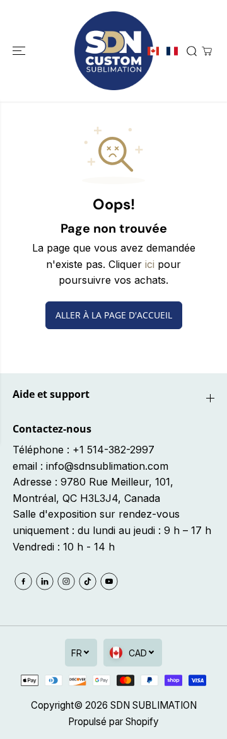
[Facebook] (23, 581)
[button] (20, 51)
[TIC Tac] (87, 581)
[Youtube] (109, 581)
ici (149, 264)
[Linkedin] (44, 581)
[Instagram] (66, 581)
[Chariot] (206, 51)
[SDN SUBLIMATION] (113, 50)
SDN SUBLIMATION (153, 705)
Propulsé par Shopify (113, 722)
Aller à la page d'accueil (113, 315)
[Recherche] (191, 51)
